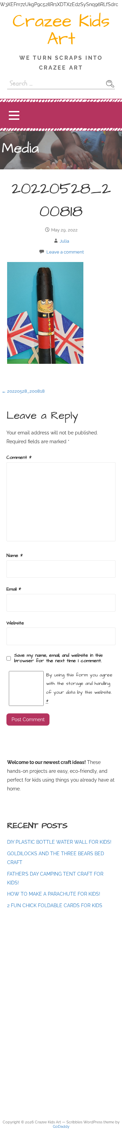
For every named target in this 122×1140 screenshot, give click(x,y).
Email (13, 589)
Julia (64, 241)
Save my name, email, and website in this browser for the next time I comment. (58, 658)
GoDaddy (61, 1126)
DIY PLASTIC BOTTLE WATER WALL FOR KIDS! (59, 842)
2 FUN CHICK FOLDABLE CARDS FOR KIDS (54, 905)
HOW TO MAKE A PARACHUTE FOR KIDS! (53, 894)
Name (14, 555)
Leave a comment (65, 252)
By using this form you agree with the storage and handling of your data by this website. (79, 688)
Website (15, 623)
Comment (19, 457)
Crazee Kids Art (61, 30)
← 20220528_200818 (23, 391)
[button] (13, 115)
